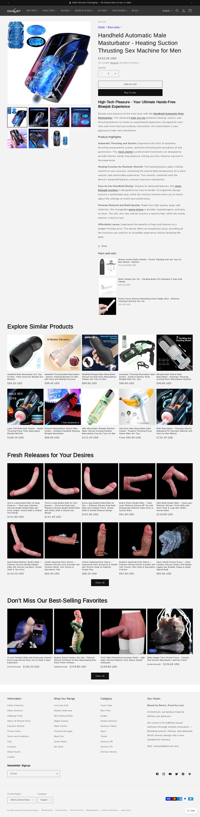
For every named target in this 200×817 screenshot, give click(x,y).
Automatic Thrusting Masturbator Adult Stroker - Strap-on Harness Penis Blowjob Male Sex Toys (137, 376)
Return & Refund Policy (19, 721)
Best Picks (106, 710)
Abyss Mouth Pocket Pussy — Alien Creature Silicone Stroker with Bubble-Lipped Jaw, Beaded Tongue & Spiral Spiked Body (174, 566)
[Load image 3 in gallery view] (60, 117)
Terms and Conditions (18, 736)
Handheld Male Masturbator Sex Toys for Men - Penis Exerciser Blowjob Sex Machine (25, 376)
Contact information (110, 810)
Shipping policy (92, 810)
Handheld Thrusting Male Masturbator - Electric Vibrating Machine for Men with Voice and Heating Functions (62, 376)
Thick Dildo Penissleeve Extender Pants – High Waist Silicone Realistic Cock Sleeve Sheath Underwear (123, 660)
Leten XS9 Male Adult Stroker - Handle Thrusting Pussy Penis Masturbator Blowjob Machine (25, 431)
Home (101, 27)
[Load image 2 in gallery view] (38, 117)
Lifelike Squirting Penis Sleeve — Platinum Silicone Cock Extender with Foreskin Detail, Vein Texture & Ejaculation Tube (62, 566)
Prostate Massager (63, 731)
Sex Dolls (59, 746)
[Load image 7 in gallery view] (60, 138)
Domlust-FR (107, 746)
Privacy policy (61, 810)
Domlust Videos (109, 726)
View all (100, 582)
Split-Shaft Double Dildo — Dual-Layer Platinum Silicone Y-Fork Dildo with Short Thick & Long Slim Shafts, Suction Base (174, 507)
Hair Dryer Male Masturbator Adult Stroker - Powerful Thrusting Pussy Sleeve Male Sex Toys (135, 431)
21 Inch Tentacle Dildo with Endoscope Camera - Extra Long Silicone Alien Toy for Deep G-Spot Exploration (30, 660)
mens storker (126, 151)
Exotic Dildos (60, 741)
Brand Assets (14, 751)
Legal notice (126, 810)
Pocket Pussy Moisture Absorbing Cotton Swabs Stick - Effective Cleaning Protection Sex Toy (148, 300)
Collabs (11, 757)
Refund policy (47, 810)
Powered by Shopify (30, 810)
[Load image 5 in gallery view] (17, 138)
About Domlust (15, 710)
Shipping (114, 63)
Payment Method (15, 726)
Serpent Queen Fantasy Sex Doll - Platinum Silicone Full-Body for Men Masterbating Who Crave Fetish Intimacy (75, 660)
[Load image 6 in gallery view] (38, 138)
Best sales (114, 27)
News (103, 731)
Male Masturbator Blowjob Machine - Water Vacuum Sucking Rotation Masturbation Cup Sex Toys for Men (99, 431)
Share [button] (104, 246)
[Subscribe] (56, 773)
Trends (104, 736)
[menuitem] (33, 11)
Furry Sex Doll (61, 705)
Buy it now (130, 92)
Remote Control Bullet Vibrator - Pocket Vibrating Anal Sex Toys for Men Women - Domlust (149, 260)
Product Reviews (109, 721)
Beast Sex (59, 736)
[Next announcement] (191, 3)
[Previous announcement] (8, 3)
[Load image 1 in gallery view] (17, 117)
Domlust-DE (107, 741)
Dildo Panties (60, 726)
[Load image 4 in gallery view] (81, 117)
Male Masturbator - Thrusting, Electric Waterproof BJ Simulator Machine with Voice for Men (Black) (174, 431)
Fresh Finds (106, 705)
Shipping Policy (15, 715)
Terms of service (76, 810)
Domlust (18, 810)
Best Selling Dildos (63, 715)
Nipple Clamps (61, 721)
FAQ (9, 741)
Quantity (102, 67)
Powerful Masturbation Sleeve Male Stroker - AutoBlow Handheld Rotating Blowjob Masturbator (62, 431)
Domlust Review (109, 751)
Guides (104, 715)
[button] (177, 10)
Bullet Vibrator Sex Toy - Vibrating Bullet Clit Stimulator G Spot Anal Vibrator (150, 280)
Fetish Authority (15, 705)
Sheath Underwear (63, 710)
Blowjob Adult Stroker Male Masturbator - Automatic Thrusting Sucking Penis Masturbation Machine (174, 376)
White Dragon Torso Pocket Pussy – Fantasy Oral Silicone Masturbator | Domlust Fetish (168, 659)
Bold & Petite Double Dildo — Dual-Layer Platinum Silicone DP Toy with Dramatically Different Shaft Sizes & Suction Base (136, 507)
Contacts (11, 746)
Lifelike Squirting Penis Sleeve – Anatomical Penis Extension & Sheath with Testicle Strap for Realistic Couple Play (100, 566)
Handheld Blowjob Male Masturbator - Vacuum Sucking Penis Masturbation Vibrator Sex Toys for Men (99, 376)
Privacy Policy (14, 731)
